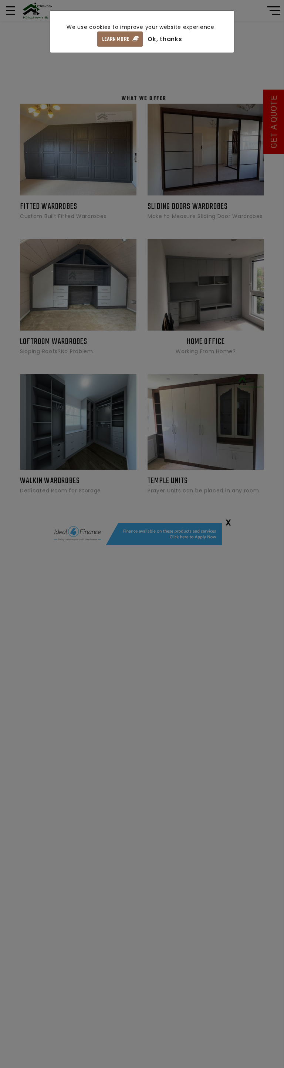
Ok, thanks (165, 39)
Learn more (116, 39)
